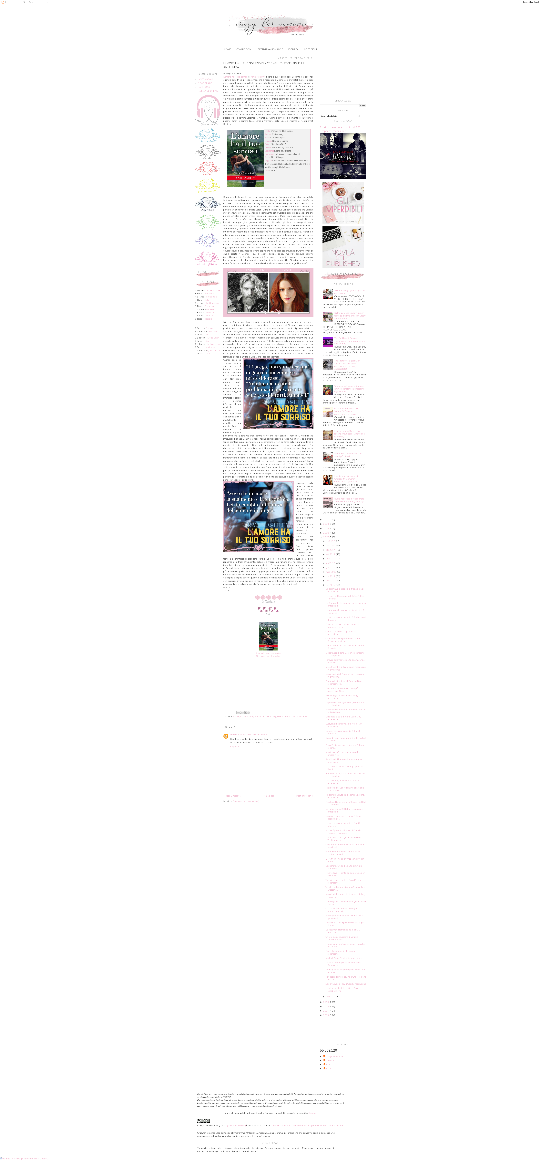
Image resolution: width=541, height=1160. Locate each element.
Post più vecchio (304, 795)
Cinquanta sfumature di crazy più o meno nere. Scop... (342, 689)
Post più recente (232, 795)
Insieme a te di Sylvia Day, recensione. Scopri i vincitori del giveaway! (349, 434)
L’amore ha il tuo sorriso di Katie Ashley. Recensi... (345, 597)
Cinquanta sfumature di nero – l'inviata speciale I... (344, 846)
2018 (326, 532)
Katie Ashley (270, 716)
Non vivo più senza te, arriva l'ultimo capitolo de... (343, 817)
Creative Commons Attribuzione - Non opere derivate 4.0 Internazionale (307, 1125)
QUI (267, 170)
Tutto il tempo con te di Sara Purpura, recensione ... (344, 881)
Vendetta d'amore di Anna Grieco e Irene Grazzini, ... (345, 888)
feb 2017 (331, 585)
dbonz (328, 1064)
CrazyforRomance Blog (234, 1125)
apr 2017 (331, 576)
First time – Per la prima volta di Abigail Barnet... (344, 924)
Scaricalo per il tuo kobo (268, 656)
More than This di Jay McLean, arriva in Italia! (344, 860)
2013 (326, 1015)
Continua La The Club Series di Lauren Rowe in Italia (344, 647)
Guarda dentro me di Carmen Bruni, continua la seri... (343, 853)
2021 (326, 519)
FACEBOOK (204, 87)
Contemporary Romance (252, 716)
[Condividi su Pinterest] (248, 712)
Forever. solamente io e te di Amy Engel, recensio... (345, 661)
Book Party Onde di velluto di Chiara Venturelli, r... (343, 867)
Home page (268, 795)
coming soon (244, 49)
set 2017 (331, 554)
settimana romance (270, 49)
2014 (326, 1010)
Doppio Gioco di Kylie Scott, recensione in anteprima (344, 703)
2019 (326, 528)
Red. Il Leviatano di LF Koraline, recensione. (340, 952)
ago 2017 (331, 558)
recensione (282, 716)
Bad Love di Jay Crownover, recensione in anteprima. (345, 775)
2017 (326, 537)
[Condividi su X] (243, 712)
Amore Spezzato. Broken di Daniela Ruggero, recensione (343, 831)
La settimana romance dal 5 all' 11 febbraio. (342, 931)
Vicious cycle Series (298, 716)
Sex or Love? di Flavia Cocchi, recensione (345, 983)
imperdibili (310, 49)
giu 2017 (331, 567)
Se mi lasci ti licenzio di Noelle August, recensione (344, 760)
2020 (326, 523)
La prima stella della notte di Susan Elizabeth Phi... (342, 989)
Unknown (330, 1060)
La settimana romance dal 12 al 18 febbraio (343, 824)
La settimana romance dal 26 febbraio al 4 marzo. (345, 618)
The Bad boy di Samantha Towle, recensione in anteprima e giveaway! (349, 341)
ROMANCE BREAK (208, 90)
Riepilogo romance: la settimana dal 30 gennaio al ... (344, 917)
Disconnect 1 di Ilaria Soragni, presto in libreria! (344, 767)
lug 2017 (331, 563)
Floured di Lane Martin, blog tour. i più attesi (348, 455)
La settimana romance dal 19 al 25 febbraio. (343, 732)
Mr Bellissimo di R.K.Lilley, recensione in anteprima (344, 810)
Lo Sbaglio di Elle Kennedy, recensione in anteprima (345, 604)
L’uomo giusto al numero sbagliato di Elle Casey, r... (345, 902)
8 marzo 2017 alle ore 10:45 (252, 734)
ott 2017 (331, 549)
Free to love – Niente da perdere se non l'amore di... (345, 874)
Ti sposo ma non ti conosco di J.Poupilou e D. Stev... (345, 945)
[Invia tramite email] (237, 712)
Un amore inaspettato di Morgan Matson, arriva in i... (341, 909)
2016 (326, 1002)
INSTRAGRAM (205, 79)
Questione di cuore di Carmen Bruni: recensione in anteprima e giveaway (349, 388)
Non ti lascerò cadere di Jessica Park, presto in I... (343, 753)
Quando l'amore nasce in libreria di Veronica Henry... (342, 625)
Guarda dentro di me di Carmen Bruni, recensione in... (344, 682)
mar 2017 (331, 580)
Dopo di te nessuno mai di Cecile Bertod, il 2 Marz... (345, 739)
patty (328, 1068)
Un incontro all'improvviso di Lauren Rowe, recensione (343, 640)
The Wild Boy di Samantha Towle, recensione (342, 782)
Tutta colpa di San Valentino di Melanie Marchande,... (344, 789)
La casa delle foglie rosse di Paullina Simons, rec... (343, 964)
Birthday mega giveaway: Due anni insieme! (349, 292)
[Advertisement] (268, 687)
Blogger (312, 1113)
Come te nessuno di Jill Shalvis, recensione (340, 633)
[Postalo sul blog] (240, 712)
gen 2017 (331, 996)
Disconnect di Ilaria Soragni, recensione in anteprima (344, 654)
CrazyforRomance (334, 1056)
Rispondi (234, 746)
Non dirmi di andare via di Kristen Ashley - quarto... (345, 895)
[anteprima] (343, 222)
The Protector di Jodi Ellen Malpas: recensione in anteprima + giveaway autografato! (347, 364)
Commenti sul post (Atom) (246, 801)
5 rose (236, 716)
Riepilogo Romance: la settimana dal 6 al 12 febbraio (345, 803)
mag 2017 (331, 571)
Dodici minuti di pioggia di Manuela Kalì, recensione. (344, 590)
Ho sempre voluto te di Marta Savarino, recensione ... (345, 796)
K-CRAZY (293, 49)
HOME (227, 49)
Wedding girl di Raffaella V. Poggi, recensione (342, 696)
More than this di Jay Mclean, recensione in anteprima (345, 668)
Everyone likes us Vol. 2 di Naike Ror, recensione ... (343, 725)
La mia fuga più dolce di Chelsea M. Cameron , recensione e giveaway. (346, 479)
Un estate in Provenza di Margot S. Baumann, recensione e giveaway (346, 411)
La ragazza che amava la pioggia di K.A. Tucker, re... (345, 611)
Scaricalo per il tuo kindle (268, 652)
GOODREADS (205, 83)
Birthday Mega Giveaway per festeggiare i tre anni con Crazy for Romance (349, 315)
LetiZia (233, 734)
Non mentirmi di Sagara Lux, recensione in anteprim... (345, 675)
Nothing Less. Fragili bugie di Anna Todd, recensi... (345, 971)
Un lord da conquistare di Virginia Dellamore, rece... (341, 938)
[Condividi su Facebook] (245, 712)
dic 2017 (330, 541)
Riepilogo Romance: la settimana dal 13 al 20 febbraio (345, 711)
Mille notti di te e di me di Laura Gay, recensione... (343, 718)
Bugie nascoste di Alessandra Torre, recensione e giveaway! (349, 500)
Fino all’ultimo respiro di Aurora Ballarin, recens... (344, 746)
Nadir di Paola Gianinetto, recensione (343, 958)
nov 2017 (331, 545)
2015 (326, 1006)
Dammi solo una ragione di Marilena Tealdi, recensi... (343, 838)
